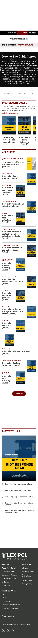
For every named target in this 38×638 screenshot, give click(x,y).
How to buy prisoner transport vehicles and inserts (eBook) (12, 311)
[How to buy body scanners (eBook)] (31, 179)
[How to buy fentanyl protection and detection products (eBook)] (31, 235)
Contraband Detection (9, 201)
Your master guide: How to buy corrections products (13, 164)
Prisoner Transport (8, 307)
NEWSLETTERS (12, 32)
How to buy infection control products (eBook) (12, 249)
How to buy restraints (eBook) (7, 325)
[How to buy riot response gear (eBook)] (9, 125)
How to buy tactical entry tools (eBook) (11, 364)
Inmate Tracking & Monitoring (7, 260)
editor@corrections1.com (11, 113)
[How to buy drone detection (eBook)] (24, 125)
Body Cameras (6, 185)
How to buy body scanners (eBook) (10, 177)
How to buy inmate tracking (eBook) (7, 266)
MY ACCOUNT (22, 32)
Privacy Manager (8, 616)
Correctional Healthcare (10, 245)
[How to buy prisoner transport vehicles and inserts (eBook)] (31, 312)
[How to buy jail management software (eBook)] (31, 282)
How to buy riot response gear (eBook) (9, 139)
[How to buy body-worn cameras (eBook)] (20, 191)
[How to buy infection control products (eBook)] (31, 251)
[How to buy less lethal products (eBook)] (20, 296)
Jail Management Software (10, 277)
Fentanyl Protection (8, 229)
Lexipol (16, 624)
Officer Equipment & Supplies (11, 360)
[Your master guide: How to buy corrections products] (31, 163)
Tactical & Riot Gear (8, 349)
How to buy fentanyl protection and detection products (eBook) (11, 234)
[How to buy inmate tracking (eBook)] (20, 264)
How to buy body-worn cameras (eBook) (7, 191)
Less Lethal (5, 291)
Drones (4, 213)
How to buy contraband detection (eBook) (13, 205)
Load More (19, 393)
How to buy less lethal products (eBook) (7, 296)
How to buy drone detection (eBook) (24, 140)
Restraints (5, 320)
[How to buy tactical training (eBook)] (20, 377)
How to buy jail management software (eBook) (12, 281)
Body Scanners (7, 173)
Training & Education (5, 373)
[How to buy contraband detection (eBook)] (31, 207)
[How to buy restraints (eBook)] (20, 326)
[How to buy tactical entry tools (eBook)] (31, 366)
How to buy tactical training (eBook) (7, 379)
